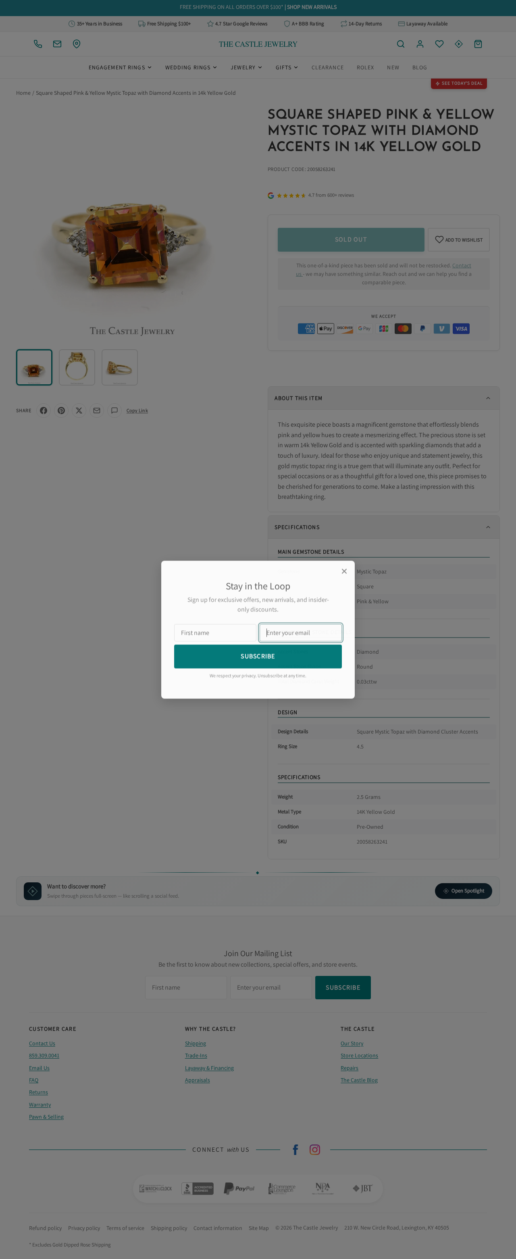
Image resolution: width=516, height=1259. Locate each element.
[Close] (344, 571)
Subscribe (258, 656)
